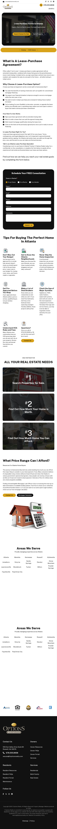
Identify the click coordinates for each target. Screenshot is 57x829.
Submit (27, 225)
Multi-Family (34, 774)
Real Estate (34, 778)
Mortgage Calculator (25, 495)
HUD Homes (32, 50)
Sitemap (25, 821)
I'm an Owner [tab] (12, 182)
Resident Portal (8, 778)
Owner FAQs (34, 751)
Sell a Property (38, 34)
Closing (23, 50)
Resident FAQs (8, 774)
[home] (8, 6)
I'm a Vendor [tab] (35, 182)
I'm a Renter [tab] (23, 182)
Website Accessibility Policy (37, 815)
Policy (32, 821)
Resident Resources (9, 770)
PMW (29, 808)
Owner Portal (35, 754)
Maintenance (7, 781)
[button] (45, 1)
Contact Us (27, 340)
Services (33, 758)
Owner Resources (36, 747)
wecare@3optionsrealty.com (12, 1)
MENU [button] (52, 8)
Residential (34, 770)
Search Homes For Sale (21, 34)
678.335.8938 (48, 5)
